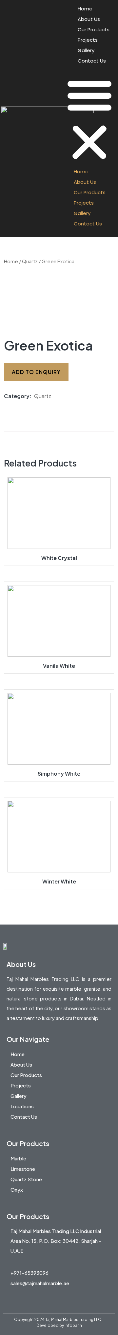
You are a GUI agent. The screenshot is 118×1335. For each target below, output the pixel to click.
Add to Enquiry (36, 371)
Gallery (86, 50)
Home (85, 8)
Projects (88, 39)
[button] (89, 118)
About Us (89, 19)
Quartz (30, 261)
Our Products (93, 29)
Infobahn (73, 1325)
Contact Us (92, 60)
